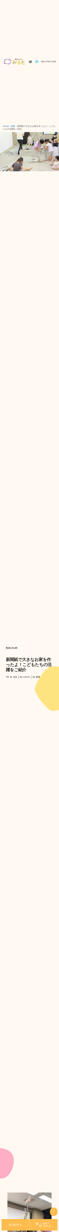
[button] (30, 61)
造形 (13, 126)
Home (6, 126)
